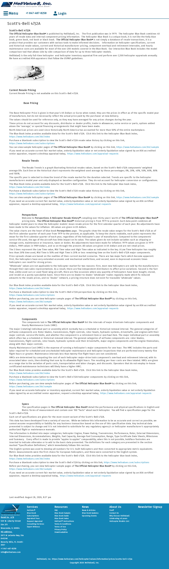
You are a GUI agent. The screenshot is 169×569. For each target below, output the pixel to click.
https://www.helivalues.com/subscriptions (32, 143)
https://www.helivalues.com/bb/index (29, 136)
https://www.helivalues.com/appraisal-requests (93, 153)
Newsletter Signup (150, 506)
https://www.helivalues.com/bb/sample (137, 147)
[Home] (26, 4)
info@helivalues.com (10, 552)
